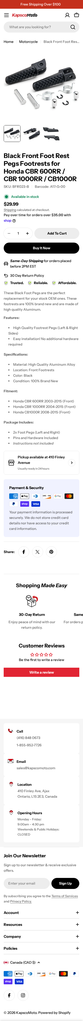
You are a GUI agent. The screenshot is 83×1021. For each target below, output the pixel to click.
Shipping (10, 210)
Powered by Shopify (54, 1012)
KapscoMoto (26, 1012)
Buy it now (41, 248)
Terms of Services (64, 896)
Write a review (41, 672)
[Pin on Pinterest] (51, 551)
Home (9, 41)
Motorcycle (28, 41)
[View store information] (71, 462)
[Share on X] (37, 551)
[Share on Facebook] (23, 551)
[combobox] (41, 27)
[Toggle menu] (6, 15)
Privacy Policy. (21, 901)
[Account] (67, 15)
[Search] (73, 27)
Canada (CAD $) (23, 962)
